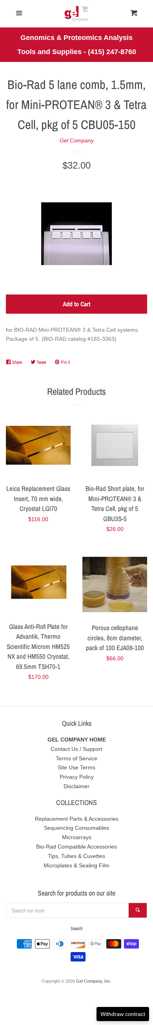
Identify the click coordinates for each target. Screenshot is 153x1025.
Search (76, 928)
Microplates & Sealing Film (76, 865)
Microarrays (76, 837)
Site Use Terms (76, 767)
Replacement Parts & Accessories (76, 819)
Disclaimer (76, 786)
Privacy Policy (77, 777)
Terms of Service (76, 758)
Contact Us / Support (76, 749)
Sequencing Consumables (76, 828)
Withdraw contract (122, 1014)
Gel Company (77, 140)
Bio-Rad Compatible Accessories (76, 846)
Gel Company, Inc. (93, 981)
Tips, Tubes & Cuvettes (76, 856)
